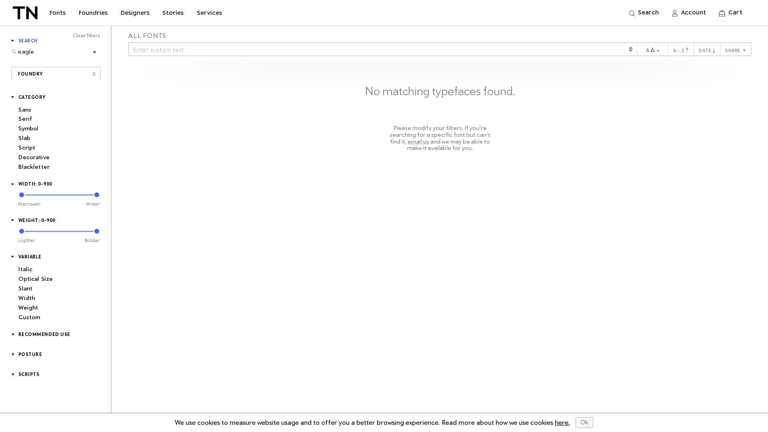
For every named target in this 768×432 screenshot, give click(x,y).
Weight (28, 307)
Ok (584, 422)
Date (706, 50)
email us (418, 141)
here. (562, 422)
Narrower (29, 204)
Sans (24, 109)
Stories (173, 13)
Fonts (58, 13)
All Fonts (147, 36)
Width (26, 298)
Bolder (92, 240)
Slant (25, 288)
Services (209, 13)
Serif (25, 119)
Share (733, 50)
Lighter (26, 240)
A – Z (679, 50)
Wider (93, 204)
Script (26, 147)
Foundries (93, 13)
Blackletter (34, 167)
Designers (135, 13)
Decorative (33, 157)
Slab (24, 138)
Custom (29, 317)
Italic (25, 269)
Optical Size (35, 279)
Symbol (28, 128)
